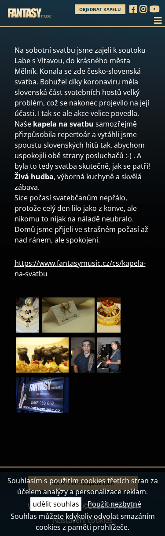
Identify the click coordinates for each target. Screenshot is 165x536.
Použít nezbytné (114, 504)
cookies (93, 480)
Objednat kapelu (100, 9)
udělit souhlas (56, 504)
